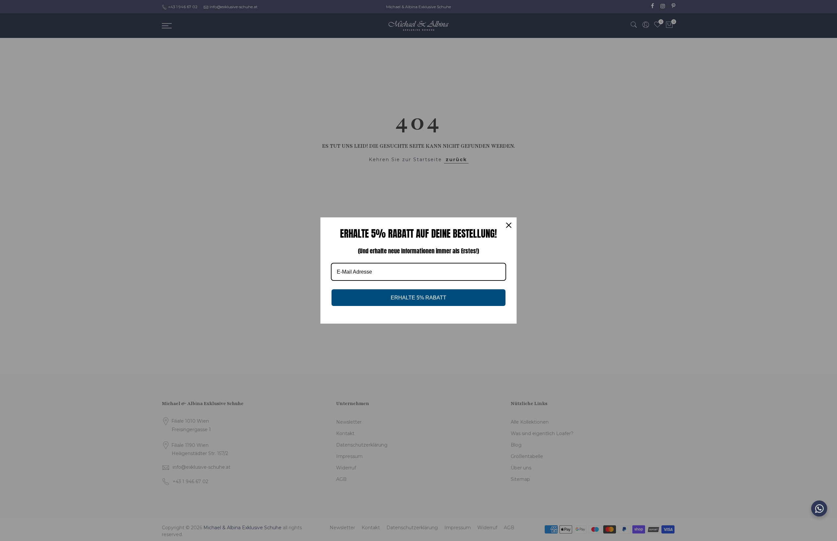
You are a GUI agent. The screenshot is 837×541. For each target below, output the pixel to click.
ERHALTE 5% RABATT (418, 297)
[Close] (509, 225)
